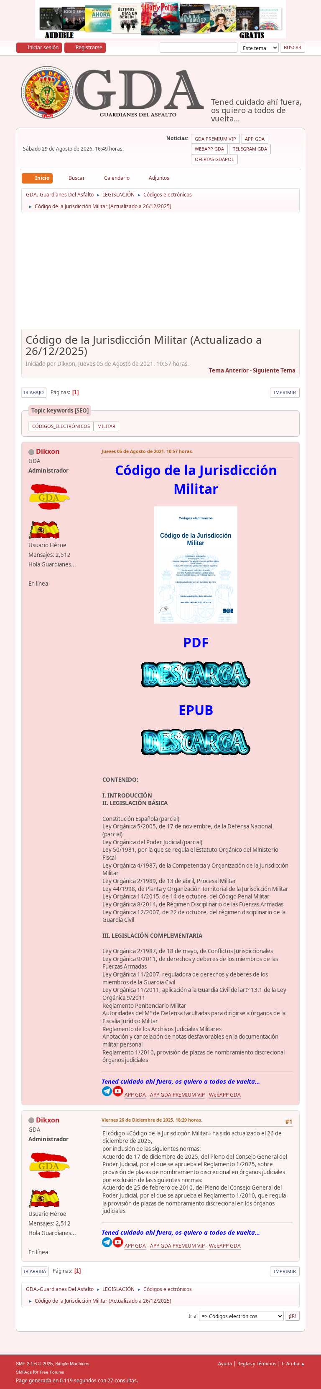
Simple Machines (72, 1363)
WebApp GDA (209, 149)
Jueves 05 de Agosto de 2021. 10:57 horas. (147, 451)
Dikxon (48, 451)
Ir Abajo (34, 392)
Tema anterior (229, 370)
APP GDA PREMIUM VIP (177, 1094)
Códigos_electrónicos (61, 426)
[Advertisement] (161, 273)
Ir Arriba (35, 1271)
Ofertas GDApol (214, 159)
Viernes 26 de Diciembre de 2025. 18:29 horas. (152, 1120)
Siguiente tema (274, 370)
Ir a (192, 1315)
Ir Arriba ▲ (293, 1363)
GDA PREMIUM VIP (215, 139)
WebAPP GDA (225, 1094)
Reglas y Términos (256, 1363)
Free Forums (52, 1372)
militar (106, 426)
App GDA (255, 139)
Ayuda (225, 1363)
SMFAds (24, 1372)
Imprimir (285, 392)
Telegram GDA (250, 149)
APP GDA (135, 1094)
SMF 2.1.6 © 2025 (34, 1363)
